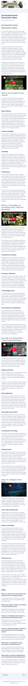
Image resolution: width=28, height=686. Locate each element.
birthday (15, 501)
